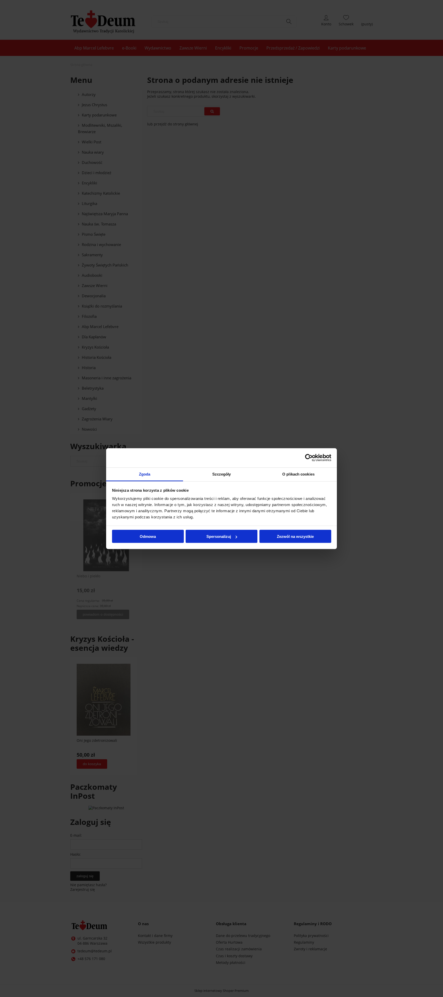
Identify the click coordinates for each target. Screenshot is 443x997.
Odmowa (148, 536)
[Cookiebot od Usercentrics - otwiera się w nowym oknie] (308, 458)
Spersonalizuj (218, 536)
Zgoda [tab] (144, 474)
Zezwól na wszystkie (295, 536)
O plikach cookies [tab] (298, 474)
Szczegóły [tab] (221, 474)
